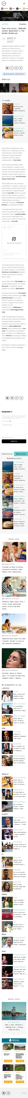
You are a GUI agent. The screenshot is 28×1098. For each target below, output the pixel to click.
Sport (20, 8)
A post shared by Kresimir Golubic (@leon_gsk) (14, 258)
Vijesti (13, 8)
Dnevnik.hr (6, 8)
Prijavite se (14, 441)
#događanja (22, 24)
